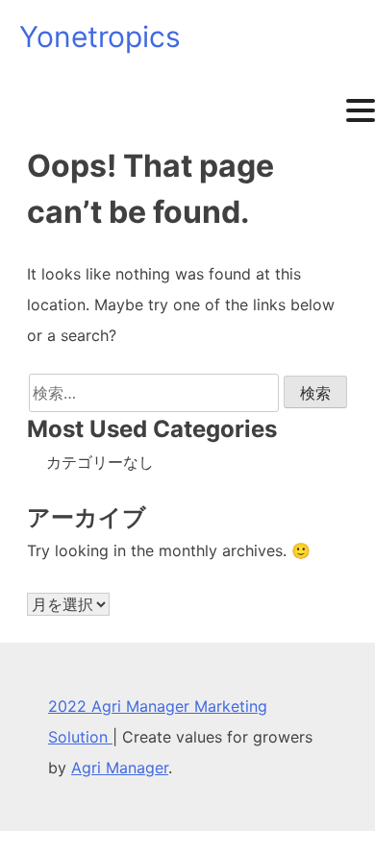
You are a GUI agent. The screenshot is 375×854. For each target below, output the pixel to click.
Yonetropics (100, 36)
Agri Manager (119, 767)
